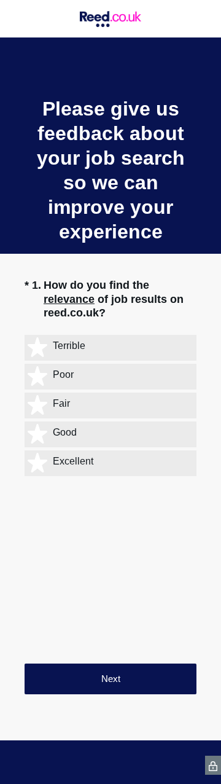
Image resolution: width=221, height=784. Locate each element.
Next (110, 678)
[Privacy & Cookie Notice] (213, 765)
